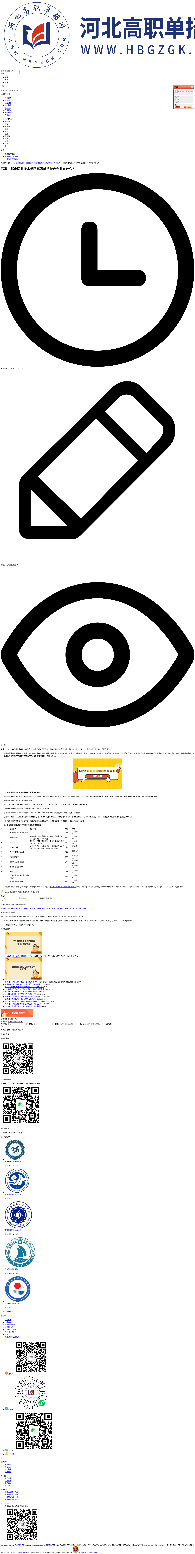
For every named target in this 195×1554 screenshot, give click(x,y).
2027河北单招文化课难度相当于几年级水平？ (21, 994)
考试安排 (8, 108)
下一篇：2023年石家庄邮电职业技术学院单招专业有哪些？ (66, 908)
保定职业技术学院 (11, 1269)
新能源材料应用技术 (12, 1337)
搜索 (3, 86)
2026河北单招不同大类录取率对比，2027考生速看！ (23, 996)
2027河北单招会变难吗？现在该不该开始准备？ (22, 992)
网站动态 (8, 1478)
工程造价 (8, 1322)
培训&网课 (9, 112)
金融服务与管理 (10, 1332)
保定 (6, 134)
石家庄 (7, 121)
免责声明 (8, 1483)
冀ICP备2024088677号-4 (18, 1552)
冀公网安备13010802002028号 (88, 1552)
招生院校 (29, 163)
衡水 (6, 146)
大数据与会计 (10, 1325)
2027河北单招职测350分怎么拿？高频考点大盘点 (22, 999)
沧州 (6, 141)
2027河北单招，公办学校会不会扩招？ (18, 982)
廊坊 (6, 143)
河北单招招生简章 (11, 1494)
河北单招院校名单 (11, 1492)
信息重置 (50, 898)
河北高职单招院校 (11, 156)
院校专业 (8, 100)
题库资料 (8, 110)
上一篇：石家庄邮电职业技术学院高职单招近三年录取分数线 (23, 908)
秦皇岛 (7, 126)
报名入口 (8, 1467)
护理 (6, 1334)
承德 (6, 138)
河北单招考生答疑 (11, 1499)
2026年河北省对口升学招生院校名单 (18, 956)
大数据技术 (9, 1327)
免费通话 (188, 107)
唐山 (6, 124)
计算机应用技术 (10, 1329)
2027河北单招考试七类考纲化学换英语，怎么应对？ (23, 1004)
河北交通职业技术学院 (13, 1194)
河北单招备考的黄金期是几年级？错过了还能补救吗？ (24, 984)
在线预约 (8, 115)
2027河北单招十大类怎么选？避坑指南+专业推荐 (22, 1006)
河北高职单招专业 (11, 159)
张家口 (7, 136)
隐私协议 (8, 1481)
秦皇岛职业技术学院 (12, 1303)
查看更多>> (9, 1312)
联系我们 (8, 1485)
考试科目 (8, 1464)
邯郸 (6, 129)
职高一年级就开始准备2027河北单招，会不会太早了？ (24, 987)
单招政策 (8, 103)
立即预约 (42, 898)
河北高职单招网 (18, 163)
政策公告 (8, 1472)
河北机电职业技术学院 (13, 1230)
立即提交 (108, 1024)
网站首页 (8, 98)
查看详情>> (77, 956)
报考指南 (8, 105)
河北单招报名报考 (11, 1497)
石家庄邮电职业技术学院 (43, 163)
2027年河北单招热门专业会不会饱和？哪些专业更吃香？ (25, 989)
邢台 (6, 131)
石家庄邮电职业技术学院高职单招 (63, 887)
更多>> (3, 150)
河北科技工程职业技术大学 (14, 1161)
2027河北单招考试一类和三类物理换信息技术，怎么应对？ (26, 1001)
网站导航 (49, 1545)
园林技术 (8, 1320)
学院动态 (57, 163)
